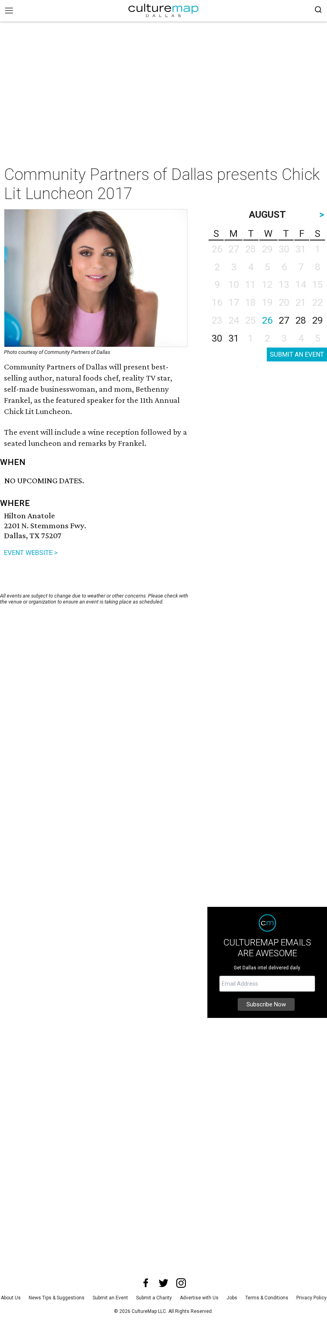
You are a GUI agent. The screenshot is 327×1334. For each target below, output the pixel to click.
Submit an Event (110, 1298)
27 (284, 320)
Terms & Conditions (266, 1298)
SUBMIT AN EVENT (297, 354)
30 (217, 338)
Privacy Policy (311, 1298)
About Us (11, 1298)
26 (267, 320)
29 (317, 320)
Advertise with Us (199, 1298)
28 (300, 320)
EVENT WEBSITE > (31, 553)
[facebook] (146, 1283)
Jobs (232, 1298)
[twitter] (163, 1283)
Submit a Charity (154, 1298)
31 (234, 338)
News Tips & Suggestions (57, 1298)
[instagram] (181, 1283)
